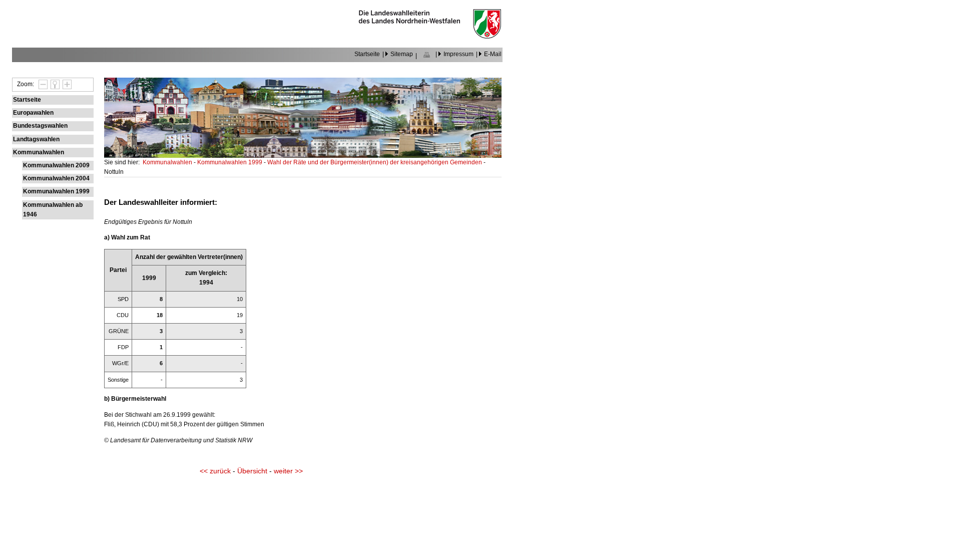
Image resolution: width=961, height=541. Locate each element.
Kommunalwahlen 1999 (56, 191)
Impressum (458, 54)
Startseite (367, 54)
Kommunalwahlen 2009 (56, 165)
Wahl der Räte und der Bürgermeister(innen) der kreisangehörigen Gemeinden (375, 162)
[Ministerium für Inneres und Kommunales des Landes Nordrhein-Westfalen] (430, 36)
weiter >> (288, 471)
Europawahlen (33, 112)
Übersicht (252, 471)
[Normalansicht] (54, 84)
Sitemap (401, 54)
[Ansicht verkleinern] (42, 84)
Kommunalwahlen (38, 152)
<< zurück (215, 471)
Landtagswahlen (36, 139)
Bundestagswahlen (40, 125)
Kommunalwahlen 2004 (56, 178)
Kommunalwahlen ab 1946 (53, 209)
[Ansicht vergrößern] (66, 84)
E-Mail (493, 54)
